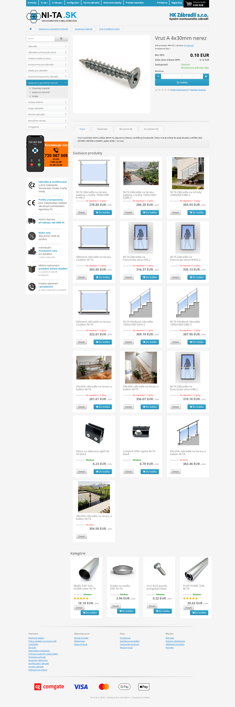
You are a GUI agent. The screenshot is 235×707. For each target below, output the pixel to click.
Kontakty (32, 2)
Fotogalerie (33, 126)
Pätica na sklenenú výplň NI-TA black (93, 452)
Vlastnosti (102, 129)
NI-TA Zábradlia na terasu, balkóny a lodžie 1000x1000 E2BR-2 (139, 194)
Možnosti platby (36, 637)
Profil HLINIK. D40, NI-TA (194, 587)
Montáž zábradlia (36, 114)
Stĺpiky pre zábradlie (37, 70)
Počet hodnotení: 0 (179, 89)
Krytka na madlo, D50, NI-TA (120, 587)
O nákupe (56, 2)
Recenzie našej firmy (38, 660)
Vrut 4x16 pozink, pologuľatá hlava (157, 587)
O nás (43, 2)
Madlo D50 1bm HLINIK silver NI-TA (85, 587)
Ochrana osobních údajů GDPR (43, 653)
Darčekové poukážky (130, 641)
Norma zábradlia (91, 2)
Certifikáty (33, 644)
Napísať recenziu (198, 89)
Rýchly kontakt (81, 637)
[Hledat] (61, 38)
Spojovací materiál (83, 28)
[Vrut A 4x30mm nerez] (111, 74)
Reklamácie (79, 641)
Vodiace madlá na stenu (39, 58)
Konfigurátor (73, 2)
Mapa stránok (80, 644)
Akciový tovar (126, 647)
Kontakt (32, 647)
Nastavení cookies (141, 697)
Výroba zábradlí (35, 666)
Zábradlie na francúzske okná (42, 52)
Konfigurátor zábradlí (38, 663)
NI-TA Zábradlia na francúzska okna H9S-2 (136, 258)
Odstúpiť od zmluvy (37, 669)
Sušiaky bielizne (35, 102)
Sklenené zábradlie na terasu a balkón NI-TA (93, 258)
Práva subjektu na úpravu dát (42, 641)
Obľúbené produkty (175, 644)
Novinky (170, 647)
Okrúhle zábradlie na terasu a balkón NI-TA (94, 388)
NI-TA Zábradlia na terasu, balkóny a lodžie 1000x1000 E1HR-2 (92, 194)
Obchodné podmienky (39, 650)
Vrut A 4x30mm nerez (109, 28)
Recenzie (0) (125, 129)
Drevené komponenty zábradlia (43, 76)
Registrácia (177, 2)
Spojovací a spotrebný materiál (53, 28)
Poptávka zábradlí (37, 657)
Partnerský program (129, 644)
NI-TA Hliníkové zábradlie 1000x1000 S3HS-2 (138, 323)
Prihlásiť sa (162, 2)
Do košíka (182, 82)
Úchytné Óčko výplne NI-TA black (139, 452)
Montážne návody (37, 120)
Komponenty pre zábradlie (41, 64)
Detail (81, 212)
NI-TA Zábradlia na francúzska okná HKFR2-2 (185, 258)
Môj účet (170, 637)
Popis (82, 129)
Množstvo (159, 71)
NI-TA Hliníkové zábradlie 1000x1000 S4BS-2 (185, 323)
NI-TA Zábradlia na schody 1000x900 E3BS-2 (185, 193)
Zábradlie (32, 46)
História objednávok (175, 641)
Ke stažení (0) (151, 129)
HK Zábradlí (189, 45)
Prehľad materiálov (135, 2)
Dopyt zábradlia (35, 108)
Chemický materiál (41, 88)
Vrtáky (35, 96)
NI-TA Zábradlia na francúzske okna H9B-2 (184, 388)
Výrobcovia (125, 637)
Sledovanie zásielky (112, 2)
